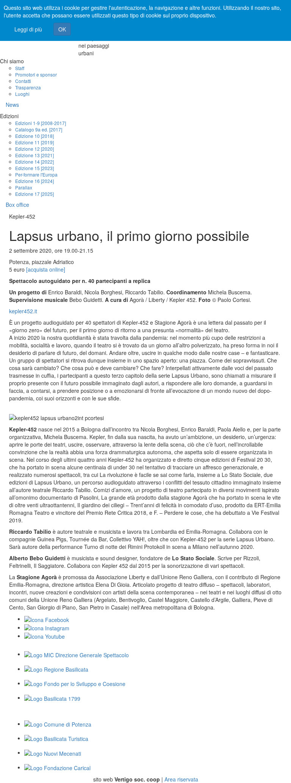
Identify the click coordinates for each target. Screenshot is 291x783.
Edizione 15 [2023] (34, 168)
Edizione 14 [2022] (34, 161)
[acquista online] (45, 269)
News (12, 104)
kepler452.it (23, 311)
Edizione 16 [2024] (34, 181)
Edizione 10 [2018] (34, 136)
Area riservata (181, 779)
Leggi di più (28, 29)
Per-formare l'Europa (36, 174)
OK (62, 29)
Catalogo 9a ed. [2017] (38, 129)
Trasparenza (28, 87)
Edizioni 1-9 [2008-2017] (40, 123)
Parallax (23, 187)
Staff (19, 68)
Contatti (23, 81)
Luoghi (22, 94)
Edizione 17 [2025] (34, 194)
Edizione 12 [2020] (34, 148)
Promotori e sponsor (36, 74)
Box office (17, 204)
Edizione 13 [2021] (34, 155)
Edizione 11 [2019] (34, 142)
